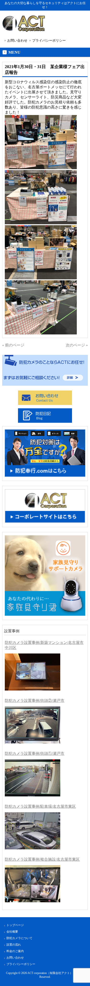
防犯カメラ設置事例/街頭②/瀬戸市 (34, 700)
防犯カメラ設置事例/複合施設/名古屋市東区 (42, 859)
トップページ (15, 925)
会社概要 (12, 931)
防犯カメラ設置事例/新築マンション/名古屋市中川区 (44, 645)
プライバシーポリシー (49, 40)
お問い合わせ (17, 40)
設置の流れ (13, 944)
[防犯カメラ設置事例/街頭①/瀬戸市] (32, 778)
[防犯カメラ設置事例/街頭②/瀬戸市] (32, 725)
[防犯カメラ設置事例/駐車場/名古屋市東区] (32, 831)
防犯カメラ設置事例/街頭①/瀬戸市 (34, 753)
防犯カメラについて (19, 938)
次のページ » (77, 345)
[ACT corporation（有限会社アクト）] (23, 24)
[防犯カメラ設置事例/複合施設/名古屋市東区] (32, 883)
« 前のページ (13, 345)
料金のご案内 (15, 951)
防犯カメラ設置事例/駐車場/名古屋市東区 (40, 806)
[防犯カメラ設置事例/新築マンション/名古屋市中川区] (32, 672)
